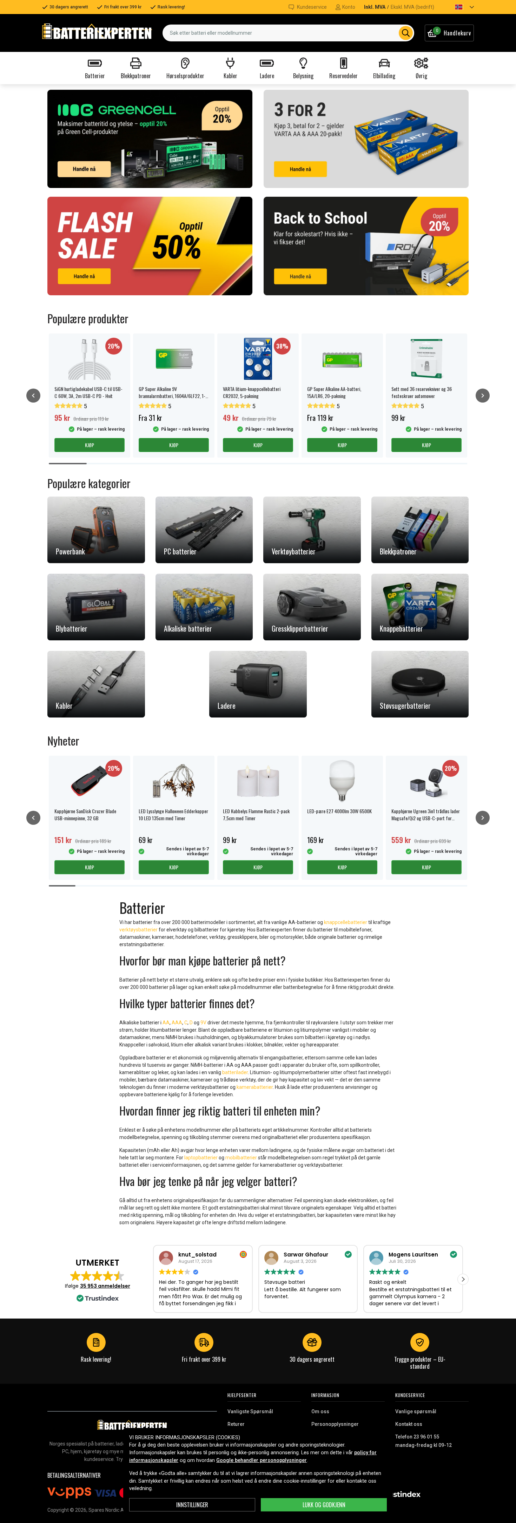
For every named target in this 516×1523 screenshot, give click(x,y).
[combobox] (288, 33)
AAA (177, 1022)
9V (203, 1022)
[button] (458, 7)
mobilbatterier (241, 1157)
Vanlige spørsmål (415, 1411)
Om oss (320, 1411)
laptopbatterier (201, 1157)
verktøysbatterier (138, 929)
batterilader (235, 1072)
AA (166, 1022)
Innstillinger (192, 1505)
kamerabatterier (255, 1087)
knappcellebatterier (345, 922)
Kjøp (89, 445)
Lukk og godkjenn (324, 1505)
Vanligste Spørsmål (250, 1411)
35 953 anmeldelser (105, 1285)
